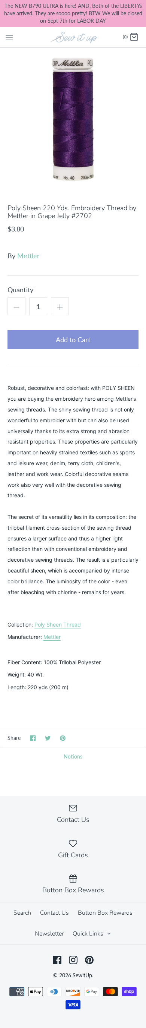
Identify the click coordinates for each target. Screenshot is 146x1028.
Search (22, 913)
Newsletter (49, 934)
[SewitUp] (73, 37)
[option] (73, 120)
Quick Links (89, 934)
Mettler (28, 256)
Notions (73, 756)
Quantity (20, 290)
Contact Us (54, 913)
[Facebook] (57, 960)
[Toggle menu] (9, 37)
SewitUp (82, 975)
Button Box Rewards (105, 913)
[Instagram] (73, 960)
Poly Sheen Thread (57, 624)
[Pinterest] (89, 960)
